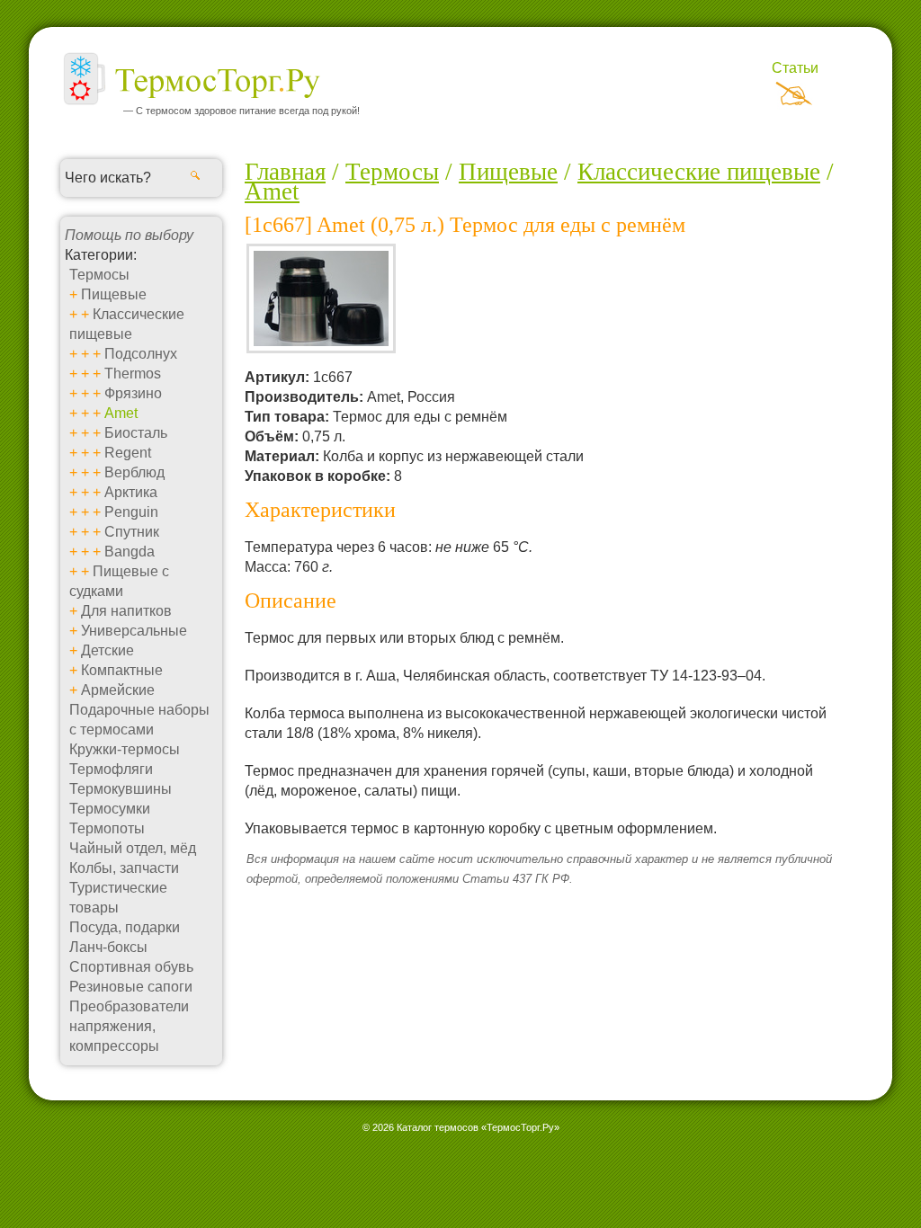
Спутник (131, 531)
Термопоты (107, 828)
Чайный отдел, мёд (132, 848)
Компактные (122, 670)
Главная (285, 171)
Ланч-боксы (108, 947)
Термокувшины (120, 788)
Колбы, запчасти (124, 868)
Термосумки (109, 808)
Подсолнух (140, 353)
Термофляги (111, 769)
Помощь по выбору (129, 235)
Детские (107, 650)
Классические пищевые (698, 171)
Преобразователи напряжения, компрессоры (129, 1026)
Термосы (99, 274)
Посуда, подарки (124, 927)
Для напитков (126, 610)
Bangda (129, 551)
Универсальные (134, 630)
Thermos (132, 373)
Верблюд (134, 472)
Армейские (118, 690)
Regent (127, 452)
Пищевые (114, 294)
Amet (121, 413)
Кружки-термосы (124, 749)
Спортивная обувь (131, 966)
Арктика (130, 492)
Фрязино (133, 393)
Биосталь (135, 432)
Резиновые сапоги (130, 986)
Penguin (131, 512)
